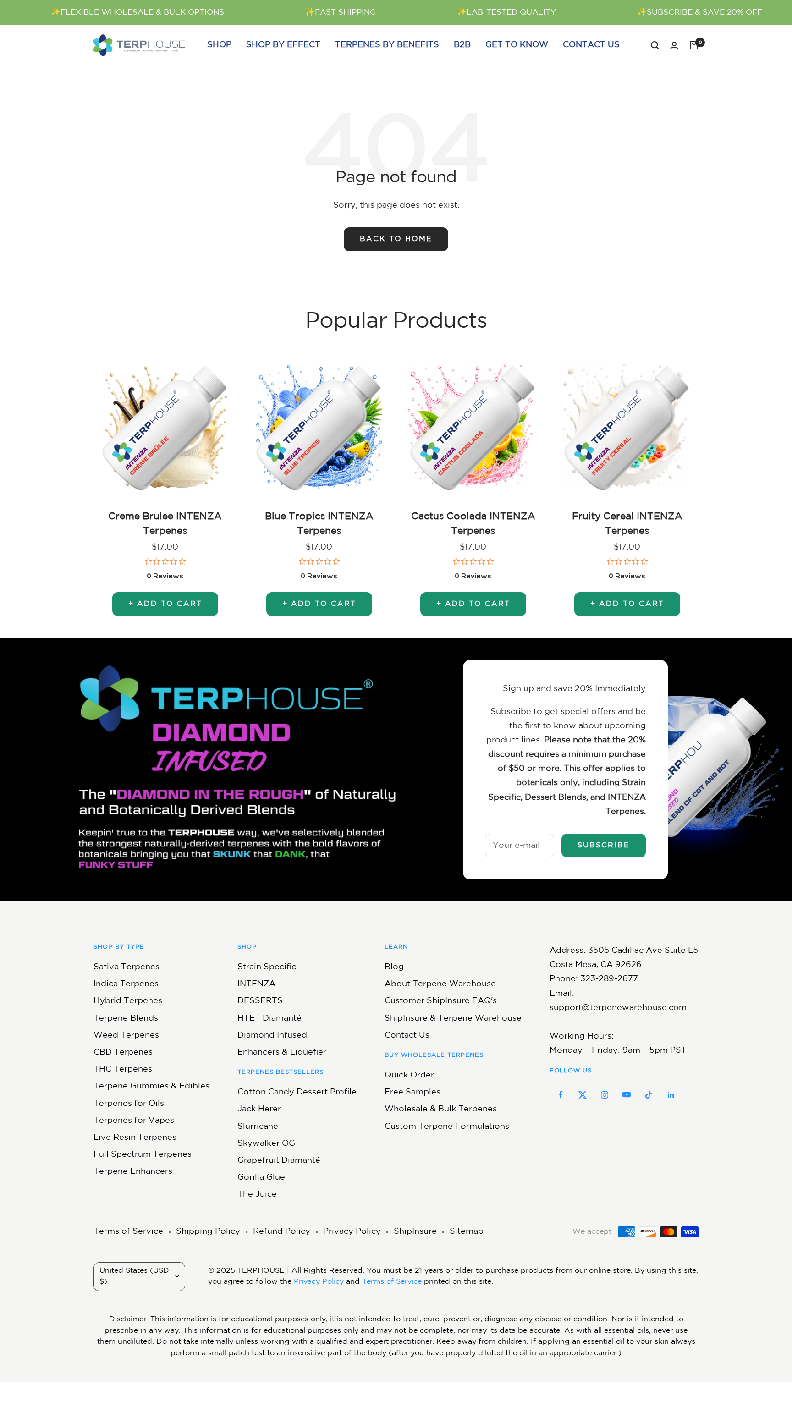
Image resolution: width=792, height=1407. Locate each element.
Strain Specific (266, 967)
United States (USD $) (134, 1276)
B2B (462, 45)
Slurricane (257, 1126)
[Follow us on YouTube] (627, 1095)
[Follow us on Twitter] (583, 1095)
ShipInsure (415, 1231)
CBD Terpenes (123, 1052)
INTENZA (256, 984)
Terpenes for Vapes (134, 1120)
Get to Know (516, 45)
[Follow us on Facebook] (561, 1095)
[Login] (674, 45)
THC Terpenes (123, 1069)
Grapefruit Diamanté (278, 1160)
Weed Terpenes (126, 1035)
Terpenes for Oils (129, 1103)
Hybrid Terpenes (128, 1001)
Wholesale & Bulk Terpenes (441, 1109)
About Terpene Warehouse (440, 984)
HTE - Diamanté (269, 1018)
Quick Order (409, 1075)
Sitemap (467, 1231)
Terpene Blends (126, 1018)
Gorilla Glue (261, 1177)
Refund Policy (281, 1231)
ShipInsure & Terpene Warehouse (453, 1018)
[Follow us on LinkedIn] (671, 1095)
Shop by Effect (283, 45)
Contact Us (591, 45)
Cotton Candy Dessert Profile (297, 1092)
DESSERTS (260, 1001)
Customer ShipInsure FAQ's (441, 1001)
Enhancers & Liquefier (281, 1052)
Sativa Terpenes (127, 967)
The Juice (257, 1194)
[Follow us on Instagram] (605, 1095)
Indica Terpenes (126, 984)
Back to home (396, 239)
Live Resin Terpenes (135, 1137)
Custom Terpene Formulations (447, 1126)
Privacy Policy (352, 1231)
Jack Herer (259, 1109)
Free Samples (412, 1092)
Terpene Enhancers (133, 1171)
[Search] (655, 45)
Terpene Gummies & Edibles (151, 1086)
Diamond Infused (272, 1035)
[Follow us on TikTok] (649, 1095)
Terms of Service (128, 1231)
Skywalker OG (266, 1143)
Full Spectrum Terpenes (143, 1154)
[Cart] (693, 45)
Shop (219, 45)
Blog (394, 967)
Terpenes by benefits (387, 45)
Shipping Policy (208, 1231)
